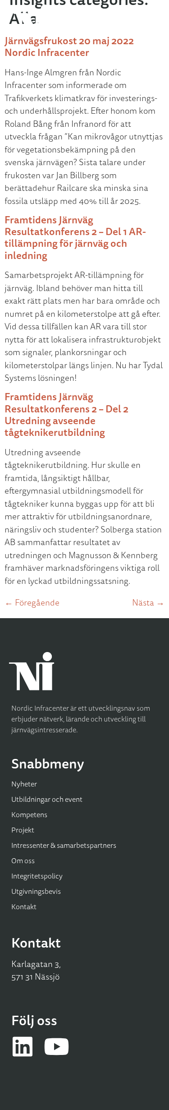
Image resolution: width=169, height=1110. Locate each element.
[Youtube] (56, 1046)
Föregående (32, 602)
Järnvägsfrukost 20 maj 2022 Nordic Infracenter (69, 46)
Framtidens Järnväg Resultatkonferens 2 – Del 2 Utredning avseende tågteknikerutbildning (66, 414)
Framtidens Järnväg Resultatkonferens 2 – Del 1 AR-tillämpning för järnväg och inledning (75, 237)
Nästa (148, 602)
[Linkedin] (22, 1046)
